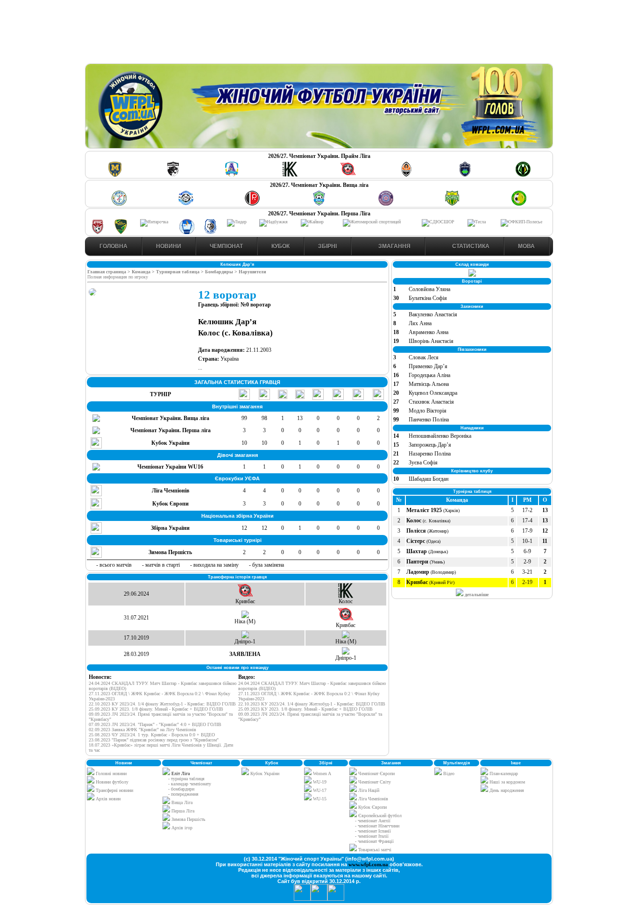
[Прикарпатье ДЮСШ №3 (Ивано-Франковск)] (120, 232)
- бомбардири (181, 788)
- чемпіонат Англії (372, 820)
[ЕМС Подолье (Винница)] (252, 204)
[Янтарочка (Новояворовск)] (154, 221)
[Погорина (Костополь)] (518, 204)
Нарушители (252, 271)
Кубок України (264, 773)
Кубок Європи (372, 807)
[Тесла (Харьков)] (477, 221)
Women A (321, 773)
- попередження (183, 794)
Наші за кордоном (506, 781)
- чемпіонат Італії (372, 836)
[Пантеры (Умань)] (173, 175)
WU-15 (319, 798)
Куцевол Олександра (433, 393)
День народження (506, 790)
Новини (168, 246)
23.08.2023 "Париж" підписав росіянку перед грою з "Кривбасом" (154, 739)
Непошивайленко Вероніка (440, 436)
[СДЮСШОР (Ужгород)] (438, 221)
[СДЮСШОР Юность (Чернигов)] (319, 204)
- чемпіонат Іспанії (373, 831)
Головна (113, 246)
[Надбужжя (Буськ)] (273, 221)
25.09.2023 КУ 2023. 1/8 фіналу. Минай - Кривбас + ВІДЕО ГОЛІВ (156, 709)
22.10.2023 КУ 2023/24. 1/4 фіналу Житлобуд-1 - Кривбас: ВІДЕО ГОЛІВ (162, 703)
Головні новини (110, 773)
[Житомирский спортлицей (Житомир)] (372, 221)
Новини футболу (111, 781)
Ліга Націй (368, 790)
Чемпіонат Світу (374, 781)
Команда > (144, 271)
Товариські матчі (374, 849)
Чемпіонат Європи (376, 773)
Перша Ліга (182, 810)
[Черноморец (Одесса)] (210, 232)
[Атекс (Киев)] (97, 232)
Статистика (470, 246)
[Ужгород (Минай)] (385, 204)
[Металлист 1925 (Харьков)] (114, 175)
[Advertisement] (319, 33)
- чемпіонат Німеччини (377, 825)
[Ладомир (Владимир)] (231, 175)
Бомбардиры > (222, 271)
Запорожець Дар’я (430, 445)
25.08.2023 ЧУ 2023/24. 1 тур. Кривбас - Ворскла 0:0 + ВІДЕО (152, 734)
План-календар (503, 773)
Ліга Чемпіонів (372, 798)
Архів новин (107, 798)
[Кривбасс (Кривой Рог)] (347, 175)
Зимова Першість (188, 819)
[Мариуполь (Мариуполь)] (185, 204)
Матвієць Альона (429, 384)
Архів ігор (181, 827)
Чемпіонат (226, 246)
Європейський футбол (379, 815)
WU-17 (319, 790)
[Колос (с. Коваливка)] (290, 175)
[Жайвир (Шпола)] (312, 221)
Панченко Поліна (429, 419)
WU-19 (319, 781)
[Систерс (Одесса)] (464, 175)
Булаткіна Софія (428, 298)
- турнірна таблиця (186, 778)
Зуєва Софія (423, 462)
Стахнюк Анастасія (431, 402)
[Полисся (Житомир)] (523, 175)
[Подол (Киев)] (452, 204)
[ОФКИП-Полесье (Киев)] (521, 221)
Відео (448, 773)
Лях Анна (420, 323)
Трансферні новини (113, 790)
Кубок (280, 246)
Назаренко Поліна (430, 453)
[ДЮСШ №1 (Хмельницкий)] (119, 204)
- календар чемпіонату (189, 783)
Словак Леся (424, 357)
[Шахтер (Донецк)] (406, 175)
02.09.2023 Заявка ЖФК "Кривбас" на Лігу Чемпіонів (142, 729)
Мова (526, 246)
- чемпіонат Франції (374, 841)
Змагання (394, 246)
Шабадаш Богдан (428, 479)
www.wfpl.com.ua (368, 864)
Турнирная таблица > (180, 271)
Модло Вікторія (428, 410)
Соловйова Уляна (429, 289)
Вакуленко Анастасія (433, 314)
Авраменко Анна (428, 332)
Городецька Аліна (429, 375)
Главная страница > (109, 271)
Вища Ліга (181, 802)
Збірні (327, 246)
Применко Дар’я (428, 366)
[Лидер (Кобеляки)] (237, 221)
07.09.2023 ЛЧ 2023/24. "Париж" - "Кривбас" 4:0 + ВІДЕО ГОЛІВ (155, 724)
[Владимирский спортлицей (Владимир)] (186, 232)
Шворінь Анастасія (431, 341)
